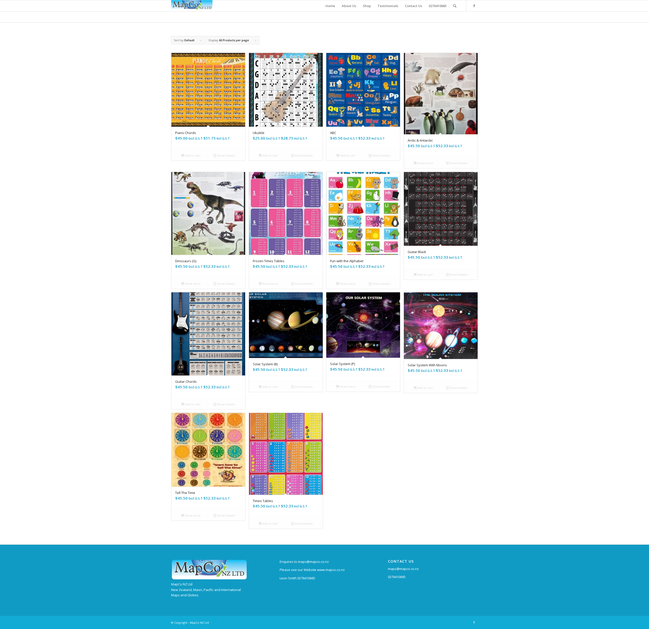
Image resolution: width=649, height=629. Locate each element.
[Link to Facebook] (474, 5)
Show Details (225, 155)
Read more (425, 163)
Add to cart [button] (192, 155)
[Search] (455, 5)
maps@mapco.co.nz (403, 568)
